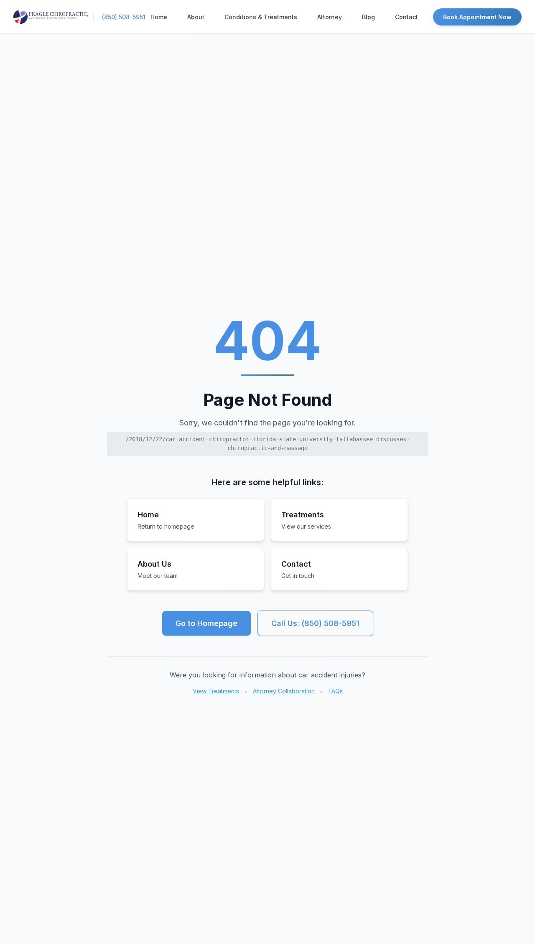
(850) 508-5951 (123, 16)
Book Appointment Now (477, 16)
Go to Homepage (206, 623)
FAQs (336, 691)
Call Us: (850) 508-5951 (315, 623)
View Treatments (216, 691)
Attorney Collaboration (284, 691)
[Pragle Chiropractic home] (50, 16)
